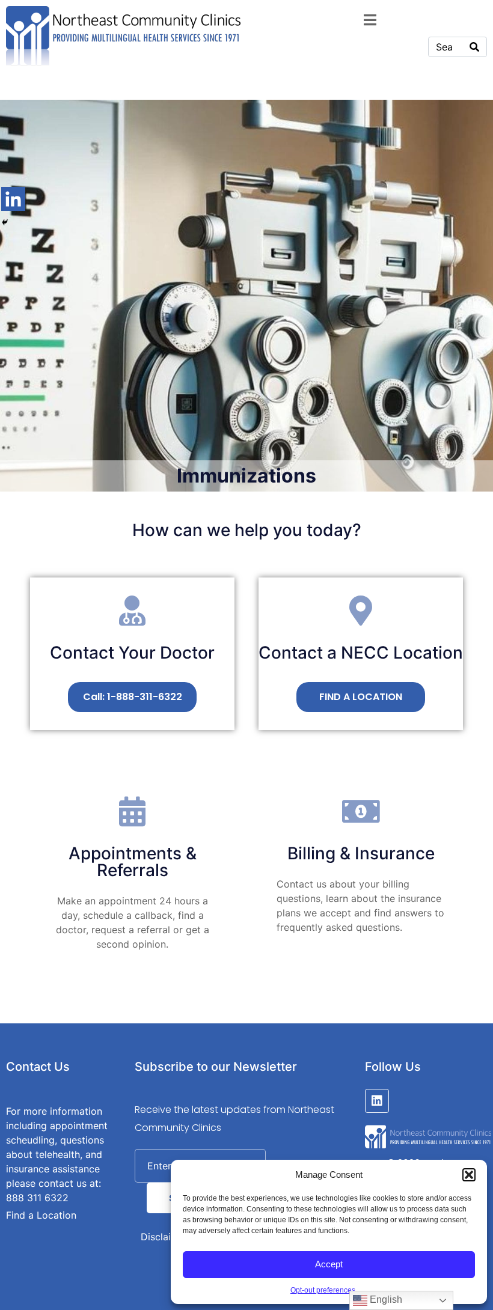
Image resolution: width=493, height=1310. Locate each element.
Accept (329, 1264)
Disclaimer (164, 1237)
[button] (469, 1175)
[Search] (474, 46)
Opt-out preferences (322, 1290)
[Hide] (5, 222)
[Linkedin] (13, 199)
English (384, 1299)
